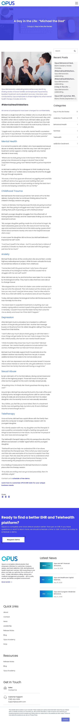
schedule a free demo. (21, 478)
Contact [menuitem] (6, 617)
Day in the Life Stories (43, 26)
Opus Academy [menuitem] (9, 639)
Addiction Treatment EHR (66, 118)
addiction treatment (66, 144)
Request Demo (13, 539)
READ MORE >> (7, 582)
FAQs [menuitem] (5, 644)
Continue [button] (65, 719)
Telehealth (66, 137)
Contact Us (12, 690)
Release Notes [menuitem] (8, 630)
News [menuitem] (5, 621)
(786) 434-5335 (14, 699)
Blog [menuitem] (5, 635)
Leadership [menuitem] (7, 626)
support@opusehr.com (17, 702)
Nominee (66, 131)
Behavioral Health (66, 124)
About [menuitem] (5, 612)
